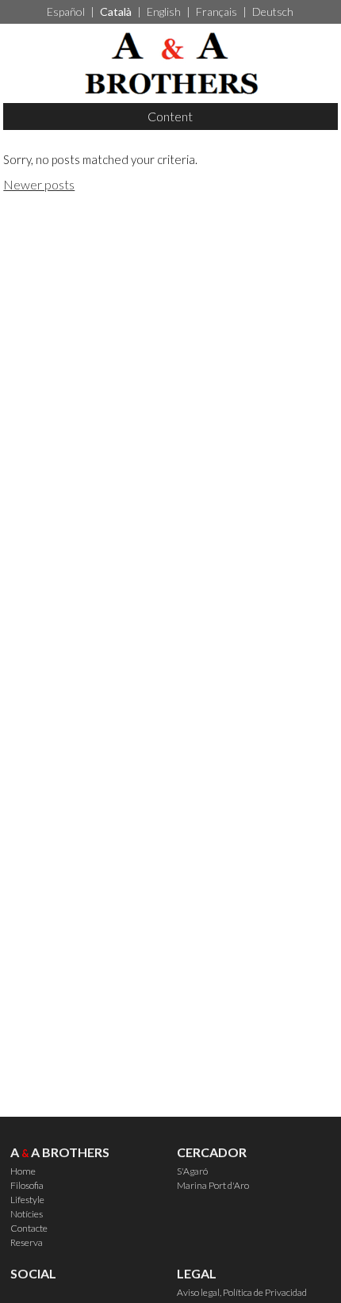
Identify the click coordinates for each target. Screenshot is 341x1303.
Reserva (26, 1242)
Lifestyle (27, 1200)
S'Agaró (192, 1171)
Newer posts (39, 184)
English (164, 11)
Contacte (29, 1228)
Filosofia (27, 1185)
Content (170, 116)
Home (23, 1171)
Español (66, 11)
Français (216, 11)
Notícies (26, 1214)
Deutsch (272, 11)
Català (116, 11)
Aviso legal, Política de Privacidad (242, 1292)
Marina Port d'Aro (213, 1185)
